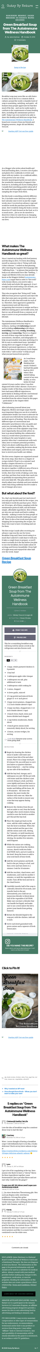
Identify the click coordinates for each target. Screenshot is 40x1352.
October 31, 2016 (29, 37)
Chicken (30, 15)
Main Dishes (10, 18)
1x (8, 660)
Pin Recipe (21, 637)
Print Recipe (21, 630)
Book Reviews (11, 15)
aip (5, 1077)
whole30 (26, 1079)
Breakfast (22, 15)
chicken (18, 1077)
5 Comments (21, 40)
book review (11, 1077)
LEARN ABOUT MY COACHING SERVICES (18, 1294)
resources (11, 1079)
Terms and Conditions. (21, 1285)
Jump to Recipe (20, 67)
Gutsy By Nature (13, 1348)
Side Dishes (20, 20)
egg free (31, 1077)
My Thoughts (21, 18)
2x (12, 660)
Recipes (31, 18)
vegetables (19, 1079)
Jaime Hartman (14, 37)
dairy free (24, 1077)
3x (15, 660)
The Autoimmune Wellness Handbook (17, 120)
